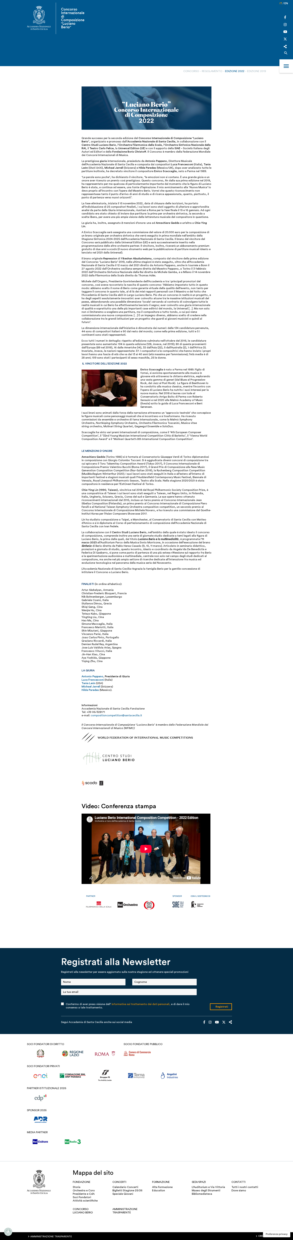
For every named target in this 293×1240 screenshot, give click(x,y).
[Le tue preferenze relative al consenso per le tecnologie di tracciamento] (276, 1234)
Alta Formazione (162, 1187)
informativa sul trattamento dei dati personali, (141, 1004)
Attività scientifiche (85, 1200)
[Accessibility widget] (8, 1232)
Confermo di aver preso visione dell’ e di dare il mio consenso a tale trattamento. (128, 1006)
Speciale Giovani (122, 1194)
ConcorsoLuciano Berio (83, 1211)
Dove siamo (238, 1190)
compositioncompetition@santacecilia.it (116, 715)
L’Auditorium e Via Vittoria (208, 1187)
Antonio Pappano (92, 676)
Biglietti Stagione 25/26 (127, 1190)
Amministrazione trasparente (125, 1211)
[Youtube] (285, 32)
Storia (76, 1187)
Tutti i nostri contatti (244, 1187)
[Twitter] (285, 39)
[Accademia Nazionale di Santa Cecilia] (39, 18)
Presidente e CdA (84, 1194)
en (286, 3)
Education (158, 1190)
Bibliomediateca (202, 1194)
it (281, 3)
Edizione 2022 (234, 71)
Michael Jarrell (91, 686)
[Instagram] (285, 25)
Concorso (191, 71)
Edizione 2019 (256, 71)
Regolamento (212, 71)
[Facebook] (285, 17)
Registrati (222, 1006)
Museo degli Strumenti (206, 1190)
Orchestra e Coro (84, 1190)
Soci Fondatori (82, 1197)
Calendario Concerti (125, 1187)
